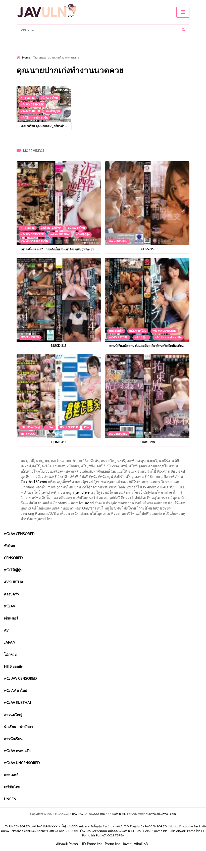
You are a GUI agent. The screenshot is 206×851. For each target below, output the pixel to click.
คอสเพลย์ (11, 775)
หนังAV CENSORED (19, 534)
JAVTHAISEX (144, 830)
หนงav (5, 830)
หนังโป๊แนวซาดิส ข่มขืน (34, 118)
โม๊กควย (10, 654)
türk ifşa (173, 826)
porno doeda (53, 457)
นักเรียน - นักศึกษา (51, 228)
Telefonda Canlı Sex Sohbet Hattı (32, 830)
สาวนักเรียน (13, 739)
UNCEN (10, 799)
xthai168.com (36, 482)
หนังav (9, 606)
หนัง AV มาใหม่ (49, 98)
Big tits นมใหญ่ (30, 427)
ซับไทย (9, 546)
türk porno (186, 826)
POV (86, 427)
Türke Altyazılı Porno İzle (184, 830)
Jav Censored (118, 241)
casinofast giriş (28, 462)
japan (9, 642)
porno (21, 457)
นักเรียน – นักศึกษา (18, 727)
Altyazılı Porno (67, 844)
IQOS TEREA (115, 835)
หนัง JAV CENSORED (32, 104)
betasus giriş (121, 457)
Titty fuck (28, 434)
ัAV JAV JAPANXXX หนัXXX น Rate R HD (108, 830)
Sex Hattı (200, 826)
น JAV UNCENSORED (15, 826)
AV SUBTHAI (14, 582)
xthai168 (141, 844)
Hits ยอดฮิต (28, 98)
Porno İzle (112, 844)
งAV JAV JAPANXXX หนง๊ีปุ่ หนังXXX (54, 826)
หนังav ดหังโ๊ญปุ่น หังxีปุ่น (95, 826)
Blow (50, 427)
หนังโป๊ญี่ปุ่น (53, 111)
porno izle (34, 457)
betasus (141, 457)
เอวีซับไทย (12, 787)
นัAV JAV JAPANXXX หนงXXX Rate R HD (99, 813)
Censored (13, 558)
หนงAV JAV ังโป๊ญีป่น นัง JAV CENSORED (139, 826)
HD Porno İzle (91, 844)
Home (26, 57)
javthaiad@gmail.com (162, 813)
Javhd (127, 844)
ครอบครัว (11, 594)
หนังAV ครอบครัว (17, 751)
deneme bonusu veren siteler (86, 457)
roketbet (49, 462)
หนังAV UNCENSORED (22, 763)
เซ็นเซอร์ (11, 618)
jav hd (89, 503)
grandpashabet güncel (77, 462)
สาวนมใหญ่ (13, 715)
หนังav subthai (30, 111)
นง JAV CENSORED (68, 830)
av (6, 630)
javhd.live (82, 492)
